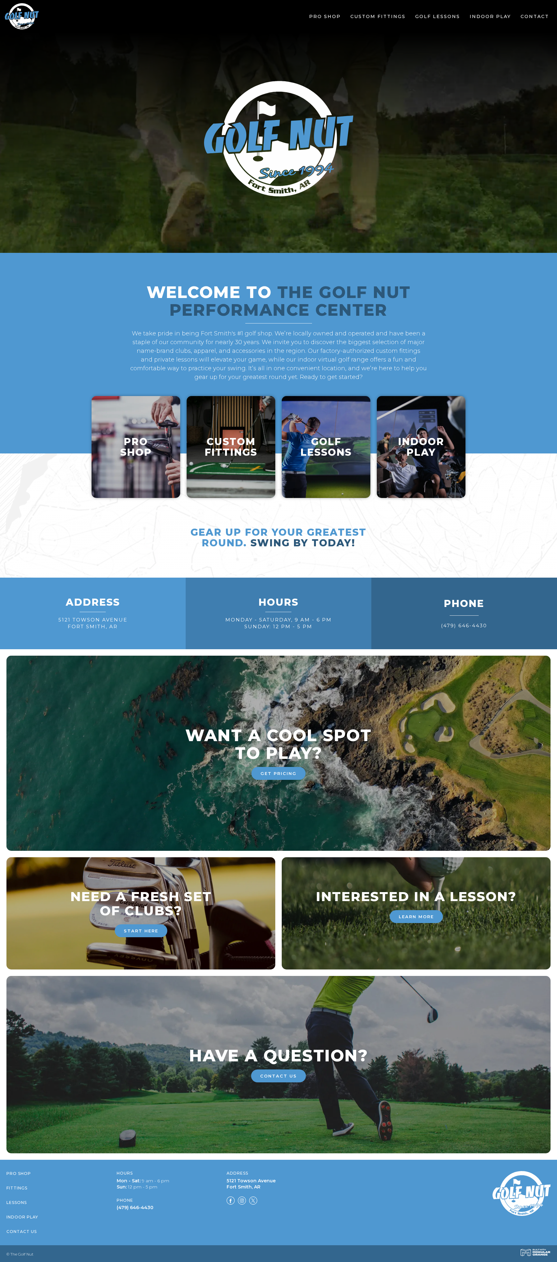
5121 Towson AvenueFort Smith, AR (92, 623)
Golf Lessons (437, 16)
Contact (535, 16)
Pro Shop (325, 16)
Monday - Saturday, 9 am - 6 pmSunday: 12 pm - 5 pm (278, 623)
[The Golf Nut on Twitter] (253, 1202)
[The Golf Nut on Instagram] (242, 1202)
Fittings (16, 1188)
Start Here (141, 930)
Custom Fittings (378, 16)
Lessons (16, 1202)
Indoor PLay (22, 1217)
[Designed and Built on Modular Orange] (535, 1252)
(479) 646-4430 (464, 625)
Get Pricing (278, 773)
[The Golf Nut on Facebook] (231, 1202)
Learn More (416, 916)
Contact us (278, 1075)
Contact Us (21, 1231)
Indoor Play (490, 16)
